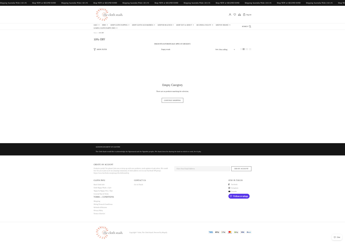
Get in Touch (138, 185)
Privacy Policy (98, 210)
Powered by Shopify (160, 232)
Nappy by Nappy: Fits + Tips (103, 191)
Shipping (97, 201)
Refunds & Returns (100, 207)
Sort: (217, 49)
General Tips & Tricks (101, 194)
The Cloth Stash (110, 14)
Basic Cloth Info (99, 185)
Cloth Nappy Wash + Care (102, 188)
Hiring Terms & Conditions (103, 204)
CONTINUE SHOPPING (172, 100)
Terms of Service (99, 214)
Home (95, 32)
